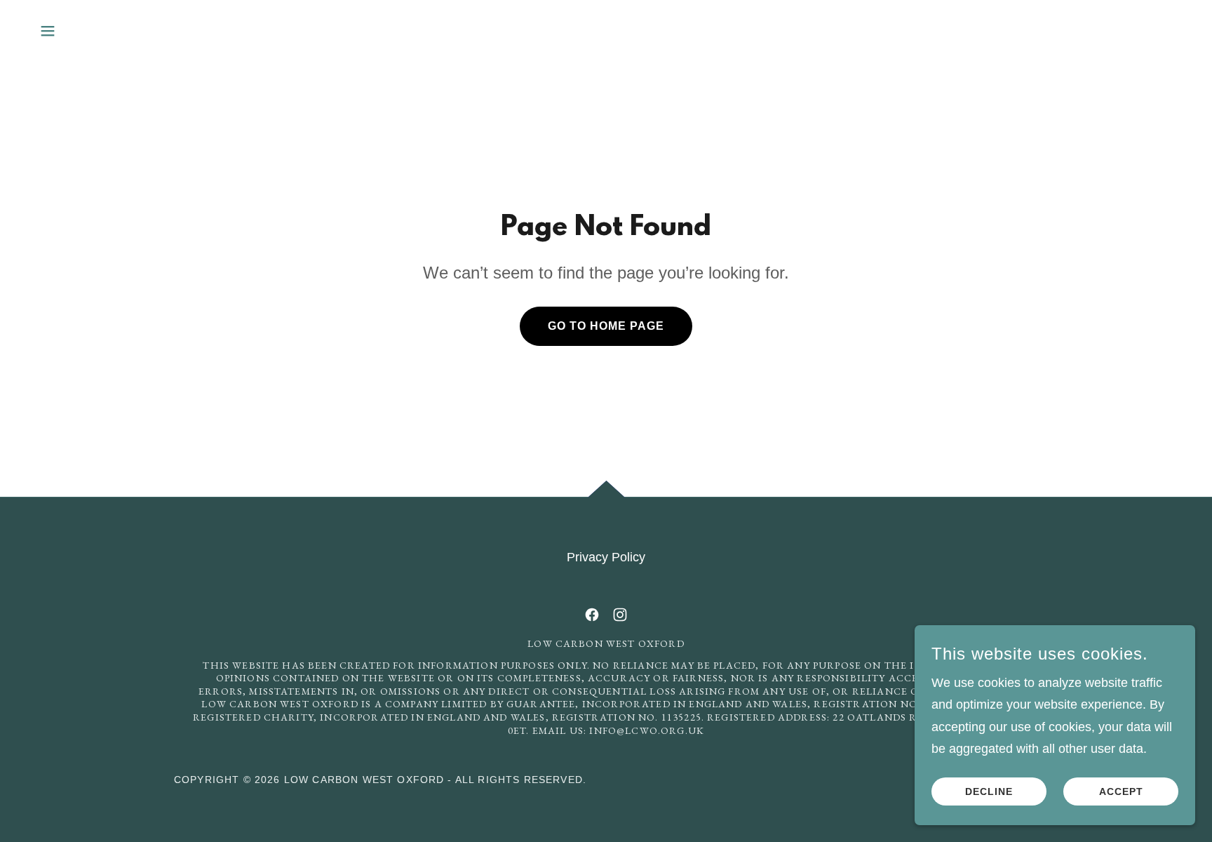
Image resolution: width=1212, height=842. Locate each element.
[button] (48, 31)
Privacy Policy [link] (606, 557)
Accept (1121, 791)
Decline (989, 791)
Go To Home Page (606, 326)
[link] (592, 615)
